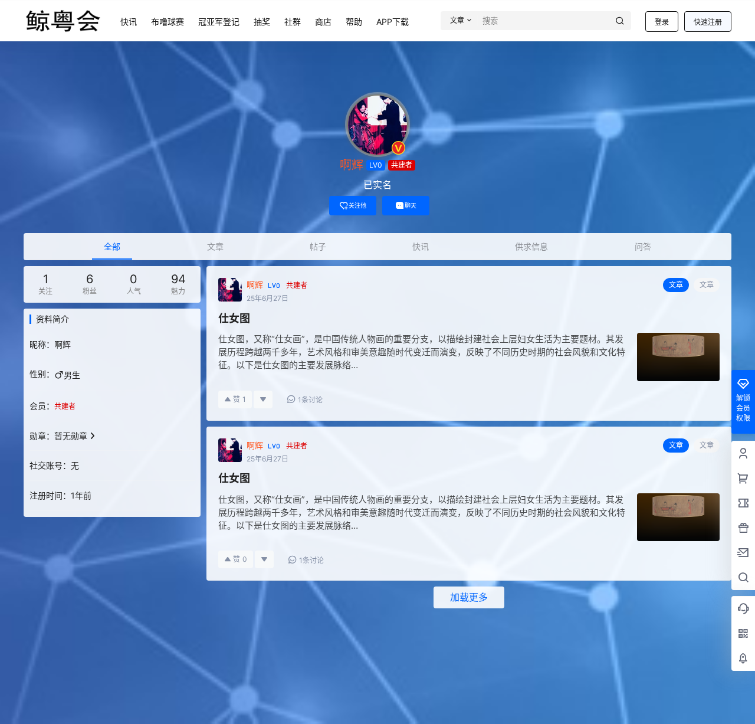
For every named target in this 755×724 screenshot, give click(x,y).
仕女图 (234, 318)
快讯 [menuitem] (420, 246)
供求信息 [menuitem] (531, 246)
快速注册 (708, 22)
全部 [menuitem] (112, 246)
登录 (662, 22)
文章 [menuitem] (215, 246)
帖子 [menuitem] (318, 246)
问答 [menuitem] (643, 246)
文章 (707, 284)
